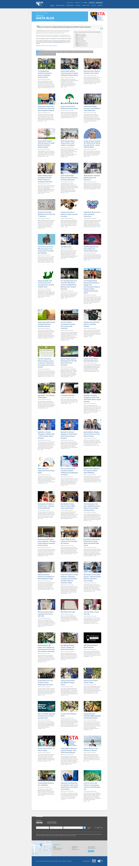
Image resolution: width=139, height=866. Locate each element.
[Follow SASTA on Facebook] (95, 828)
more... (53, 87)
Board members (61, 51)
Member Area (99, 2)
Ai (40, 51)
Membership (100, 5)
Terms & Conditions (62, 861)
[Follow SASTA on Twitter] (68, 2)
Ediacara (49, 54)
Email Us (91, 851)
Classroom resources (78, 51)
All (37, 51)
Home (37, 12)
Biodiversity (53, 51)
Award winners (46, 51)
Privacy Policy (69, 861)
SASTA (43, 79)
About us (52, 5)
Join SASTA (91, 2)
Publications (77, 5)
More (54, 54)
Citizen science (69, 51)
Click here (38, 45)
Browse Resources (70, 5)
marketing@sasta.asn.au (58, 42)
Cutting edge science (41, 54)
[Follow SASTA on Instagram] (70, 2)
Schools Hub (93, 5)
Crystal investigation (88, 51)
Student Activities (85, 5)
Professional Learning (60, 5)
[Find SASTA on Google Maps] (41, 848)
